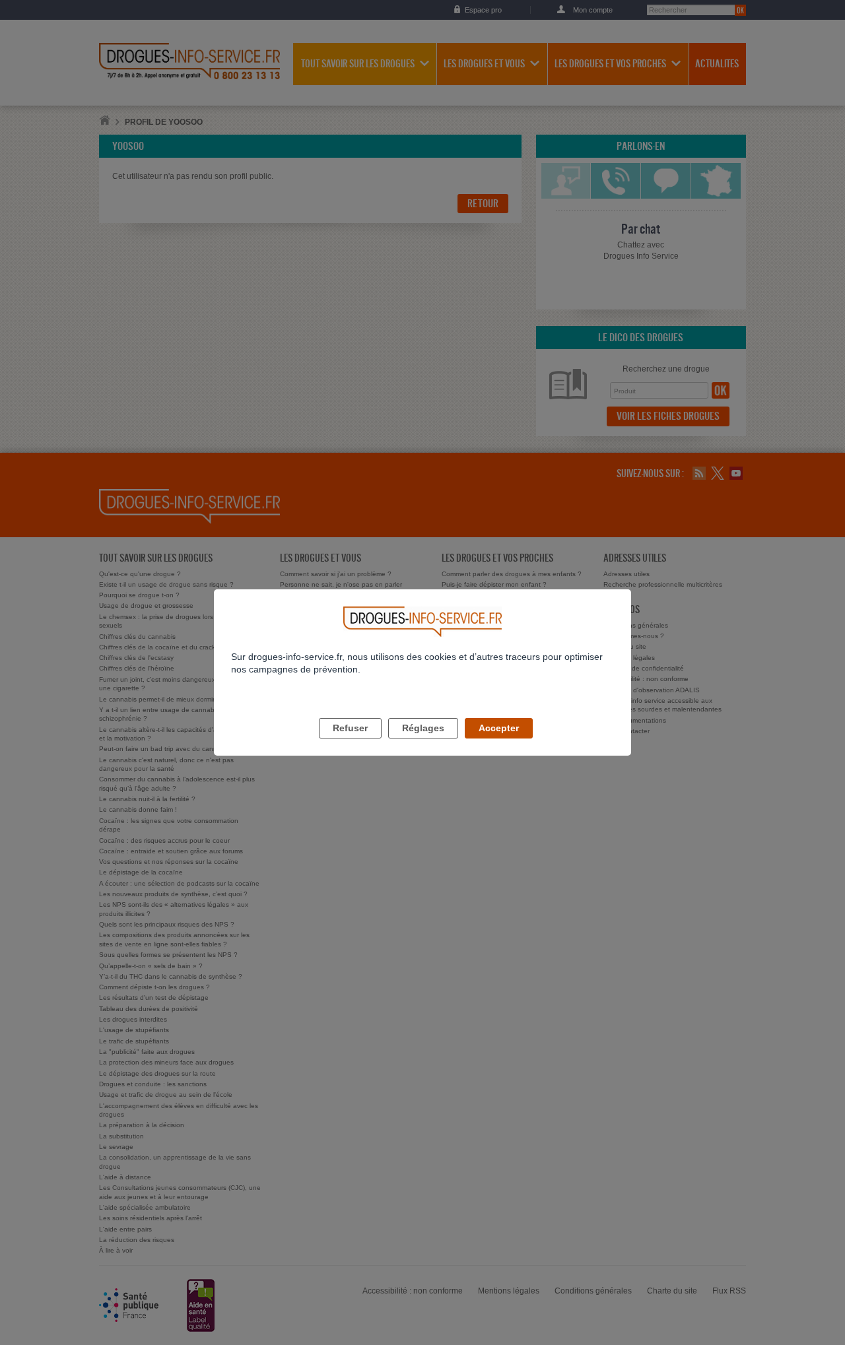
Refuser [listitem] (350, 728)
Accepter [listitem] (499, 728)
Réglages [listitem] (423, 728)
